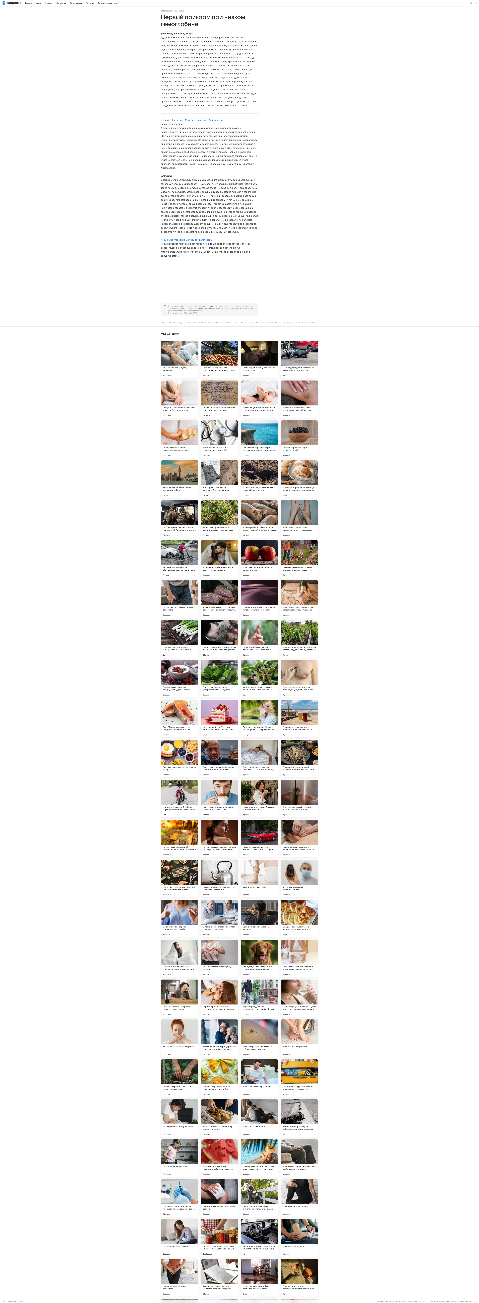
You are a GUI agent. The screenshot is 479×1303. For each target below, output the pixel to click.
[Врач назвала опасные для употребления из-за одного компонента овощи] (219, 678)
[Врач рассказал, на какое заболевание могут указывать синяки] (299, 519)
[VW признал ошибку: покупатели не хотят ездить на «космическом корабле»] (259, 1238)
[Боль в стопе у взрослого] (299, 1038)
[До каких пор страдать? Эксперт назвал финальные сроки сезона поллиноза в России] (259, 718)
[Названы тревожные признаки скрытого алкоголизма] (179, 998)
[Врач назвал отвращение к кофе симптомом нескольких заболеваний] (219, 798)
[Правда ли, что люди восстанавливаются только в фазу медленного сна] (299, 1278)
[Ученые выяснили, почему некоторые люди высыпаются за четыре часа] (179, 958)
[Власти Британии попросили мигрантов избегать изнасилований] (179, 479)
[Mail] (3, 3)
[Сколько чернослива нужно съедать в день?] (299, 439)
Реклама (21, 1301)
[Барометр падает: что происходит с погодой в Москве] (259, 998)
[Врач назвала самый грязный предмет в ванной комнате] (299, 798)
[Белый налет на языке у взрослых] (179, 1038)
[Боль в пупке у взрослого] (179, 1158)
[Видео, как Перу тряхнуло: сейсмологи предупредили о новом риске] (299, 1118)
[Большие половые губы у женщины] (179, 359)
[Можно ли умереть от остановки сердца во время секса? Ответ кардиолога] (259, 399)
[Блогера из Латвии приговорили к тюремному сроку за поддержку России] (219, 639)
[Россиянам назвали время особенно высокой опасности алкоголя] (299, 718)
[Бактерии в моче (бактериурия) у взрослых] (219, 1198)
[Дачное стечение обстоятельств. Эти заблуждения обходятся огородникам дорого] (299, 559)
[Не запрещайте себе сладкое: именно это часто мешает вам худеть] (219, 718)
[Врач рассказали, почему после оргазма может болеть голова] (299, 599)
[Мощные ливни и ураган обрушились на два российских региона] (179, 559)
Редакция (380, 1301)
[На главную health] (13, 3)
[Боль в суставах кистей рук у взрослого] (219, 958)
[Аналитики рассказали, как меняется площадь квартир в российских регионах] (219, 1278)
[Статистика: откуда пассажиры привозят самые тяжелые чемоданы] (299, 1078)
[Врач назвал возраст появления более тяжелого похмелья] (219, 758)
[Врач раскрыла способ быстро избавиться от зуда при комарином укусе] (259, 1038)
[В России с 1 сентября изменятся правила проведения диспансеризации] (219, 918)
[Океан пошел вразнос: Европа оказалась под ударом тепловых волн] (259, 439)
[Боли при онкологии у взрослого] (179, 1118)
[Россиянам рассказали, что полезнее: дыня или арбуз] (219, 1078)
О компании (11, 1301)
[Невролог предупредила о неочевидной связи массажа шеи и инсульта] (299, 838)
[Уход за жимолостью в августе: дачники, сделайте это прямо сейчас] (259, 678)
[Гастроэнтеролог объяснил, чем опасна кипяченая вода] (219, 878)
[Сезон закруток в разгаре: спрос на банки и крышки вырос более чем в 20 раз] (219, 1238)
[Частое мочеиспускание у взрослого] (179, 1278)
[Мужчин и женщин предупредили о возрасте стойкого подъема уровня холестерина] (219, 1038)
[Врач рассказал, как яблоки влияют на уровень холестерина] (219, 359)
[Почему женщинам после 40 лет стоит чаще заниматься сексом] (259, 1158)
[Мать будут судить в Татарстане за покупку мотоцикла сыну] (299, 359)
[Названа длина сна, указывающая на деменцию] (259, 359)
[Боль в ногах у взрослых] (259, 878)
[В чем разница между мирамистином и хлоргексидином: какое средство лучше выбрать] (299, 878)
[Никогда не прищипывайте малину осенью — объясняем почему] (219, 519)
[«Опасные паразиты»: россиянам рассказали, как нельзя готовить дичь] (219, 599)
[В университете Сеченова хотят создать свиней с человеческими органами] (259, 519)
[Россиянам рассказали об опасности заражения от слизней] (179, 838)
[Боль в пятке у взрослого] (299, 1238)
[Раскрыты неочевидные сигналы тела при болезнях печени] (179, 399)
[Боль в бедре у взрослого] (299, 1198)
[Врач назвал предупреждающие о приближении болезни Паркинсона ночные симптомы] (299, 1158)
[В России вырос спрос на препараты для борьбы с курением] (179, 918)
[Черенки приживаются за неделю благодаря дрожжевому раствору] (299, 639)
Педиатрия (179, 11)
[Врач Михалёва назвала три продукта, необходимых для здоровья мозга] (179, 718)
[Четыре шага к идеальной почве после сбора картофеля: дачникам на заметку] (259, 479)
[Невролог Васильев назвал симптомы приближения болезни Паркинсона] (259, 1198)
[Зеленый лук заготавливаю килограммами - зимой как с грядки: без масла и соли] (179, 639)
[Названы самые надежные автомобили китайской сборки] (259, 838)
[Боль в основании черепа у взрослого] (259, 918)
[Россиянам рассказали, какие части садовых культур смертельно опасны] (179, 1078)
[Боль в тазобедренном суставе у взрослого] (179, 599)
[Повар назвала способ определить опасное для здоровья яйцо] (179, 439)
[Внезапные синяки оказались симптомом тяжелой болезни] (299, 399)
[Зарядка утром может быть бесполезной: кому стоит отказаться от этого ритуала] (259, 1278)
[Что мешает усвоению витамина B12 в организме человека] (179, 878)
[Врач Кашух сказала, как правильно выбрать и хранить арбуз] (219, 1158)
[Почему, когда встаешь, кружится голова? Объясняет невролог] (259, 599)
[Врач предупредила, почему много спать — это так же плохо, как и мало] (259, 758)
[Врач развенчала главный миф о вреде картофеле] (219, 1118)
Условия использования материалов (399, 1301)
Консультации (166, 11)
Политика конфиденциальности (463, 1301)
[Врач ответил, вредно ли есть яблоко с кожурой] (259, 559)
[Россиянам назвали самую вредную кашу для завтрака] (179, 678)
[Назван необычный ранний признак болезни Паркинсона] (259, 639)
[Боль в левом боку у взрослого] (259, 1078)
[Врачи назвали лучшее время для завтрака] (179, 758)
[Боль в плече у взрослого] (179, 1238)
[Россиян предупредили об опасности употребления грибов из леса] (299, 758)
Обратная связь (420, 1301)
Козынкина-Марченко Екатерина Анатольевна (197, 120)
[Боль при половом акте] (259, 1118)
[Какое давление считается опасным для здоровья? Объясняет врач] (219, 439)
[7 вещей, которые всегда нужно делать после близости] (219, 559)
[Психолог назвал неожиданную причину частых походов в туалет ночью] (299, 958)
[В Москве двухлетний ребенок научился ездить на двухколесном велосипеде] (179, 798)
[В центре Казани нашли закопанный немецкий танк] (219, 479)
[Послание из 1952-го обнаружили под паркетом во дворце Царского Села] (219, 399)
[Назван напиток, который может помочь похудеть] (259, 798)
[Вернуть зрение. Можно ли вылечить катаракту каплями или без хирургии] (219, 998)
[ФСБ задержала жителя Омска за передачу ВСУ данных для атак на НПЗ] (179, 519)
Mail (3, 1301)
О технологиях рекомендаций (439, 1301)
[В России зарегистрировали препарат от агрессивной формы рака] (179, 1198)
